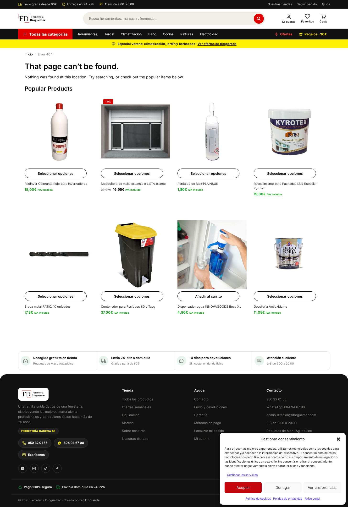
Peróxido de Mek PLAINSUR (197, 183)
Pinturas (186, 34)
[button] (338, 439)
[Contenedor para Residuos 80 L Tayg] (135, 254)
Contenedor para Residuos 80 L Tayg (128, 306)
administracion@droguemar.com (291, 415)
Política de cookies (258, 498)
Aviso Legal (312, 498)
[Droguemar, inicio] (32, 18)
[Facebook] (57, 468)
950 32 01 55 (37, 443)
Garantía (200, 415)
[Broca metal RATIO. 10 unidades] (59, 254)
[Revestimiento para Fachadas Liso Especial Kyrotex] (288, 131)
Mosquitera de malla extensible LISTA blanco (133, 183)
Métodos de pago (207, 423)
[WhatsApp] (22, 468)
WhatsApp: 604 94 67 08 (285, 407)
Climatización (131, 34)
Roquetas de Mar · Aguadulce (289, 431)
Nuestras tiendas (280, 4)
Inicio (29, 54)
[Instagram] (34, 468)
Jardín (109, 34)
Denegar (283, 487)
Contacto (201, 399)
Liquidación (130, 415)
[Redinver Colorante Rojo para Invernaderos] (59, 131)
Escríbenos (36, 455)
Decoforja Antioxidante (270, 306)
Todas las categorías (48, 34)
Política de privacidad (287, 498)
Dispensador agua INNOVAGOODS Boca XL (209, 306)
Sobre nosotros (133, 431)
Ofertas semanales (136, 407)
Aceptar (243, 487)
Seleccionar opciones (55, 173)
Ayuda (325, 4)
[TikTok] (45, 468)
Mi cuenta (202, 439)
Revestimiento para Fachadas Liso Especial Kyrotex (285, 186)
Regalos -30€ (315, 34)
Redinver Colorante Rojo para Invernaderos (56, 183)
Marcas (127, 423)
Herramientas (87, 34)
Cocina (168, 34)
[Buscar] (259, 19)
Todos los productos (137, 399)
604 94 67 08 (74, 443)
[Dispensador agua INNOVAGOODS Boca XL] (212, 254)
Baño (152, 34)
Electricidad (209, 34)
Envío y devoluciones (210, 407)
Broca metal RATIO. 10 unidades (48, 306)
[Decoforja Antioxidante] (288, 254)
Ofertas (286, 34)
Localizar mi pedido (209, 431)
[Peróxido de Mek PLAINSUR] (212, 131)
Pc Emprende (90, 500)
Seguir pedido (307, 4)
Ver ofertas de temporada (217, 44)
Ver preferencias (322, 487)
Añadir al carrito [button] (208, 296)
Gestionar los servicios (242, 475)
